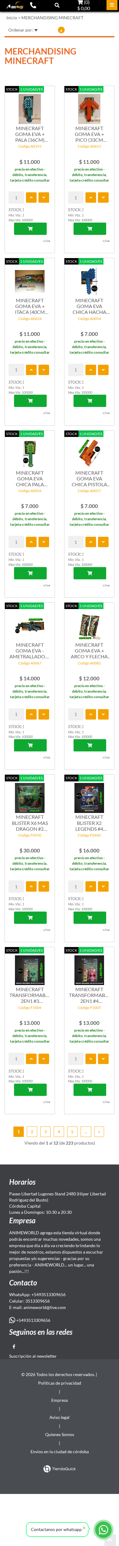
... (86, 1131)
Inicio (11, 17)
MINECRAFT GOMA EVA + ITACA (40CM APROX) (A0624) (30, 306)
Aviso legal (59, 1417)
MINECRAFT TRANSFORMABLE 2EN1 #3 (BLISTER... (29, 995)
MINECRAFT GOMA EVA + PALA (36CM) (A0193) (30, 134)
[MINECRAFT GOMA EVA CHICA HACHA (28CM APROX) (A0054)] (89, 278)
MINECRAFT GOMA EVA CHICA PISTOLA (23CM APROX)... (89, 478)
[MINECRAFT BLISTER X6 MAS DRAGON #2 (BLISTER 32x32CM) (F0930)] (30, 794)
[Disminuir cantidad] (43, 197)
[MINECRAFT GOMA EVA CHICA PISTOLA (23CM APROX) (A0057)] (89, 450)
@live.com (56, 1307)
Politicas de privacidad (59, 1383)
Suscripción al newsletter (33, 1356)
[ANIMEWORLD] (14, 5)
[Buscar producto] (57, 5)
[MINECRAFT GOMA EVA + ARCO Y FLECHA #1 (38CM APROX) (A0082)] (89, 622)
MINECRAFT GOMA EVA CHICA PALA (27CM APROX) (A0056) (30, 478)
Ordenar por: (21, 29)
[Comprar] (30, 229)
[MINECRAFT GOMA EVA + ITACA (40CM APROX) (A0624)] (30, 278)
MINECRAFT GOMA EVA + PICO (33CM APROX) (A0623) (89, 134)
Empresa (59, 1400)
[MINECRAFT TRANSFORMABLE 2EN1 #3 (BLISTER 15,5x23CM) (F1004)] (30, 967)
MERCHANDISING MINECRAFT (52, 17)
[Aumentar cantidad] (31, 197)
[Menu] (111, 5)
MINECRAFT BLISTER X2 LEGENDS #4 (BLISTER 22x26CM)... (89, 823)
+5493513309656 (32, 1320)
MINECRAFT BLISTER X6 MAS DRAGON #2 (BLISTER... (30, 823)
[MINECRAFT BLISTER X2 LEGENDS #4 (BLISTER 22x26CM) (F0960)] (89, 794)
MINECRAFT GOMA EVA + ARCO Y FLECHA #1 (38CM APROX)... (89, 651)
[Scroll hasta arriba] (110, 1540)
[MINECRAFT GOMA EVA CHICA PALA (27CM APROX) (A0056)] (30, 450)
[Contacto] (33, 5)
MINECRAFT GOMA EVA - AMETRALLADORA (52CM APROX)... (29, 651)
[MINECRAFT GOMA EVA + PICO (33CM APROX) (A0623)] (89, 106)
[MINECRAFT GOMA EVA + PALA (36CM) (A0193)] (30, 106)
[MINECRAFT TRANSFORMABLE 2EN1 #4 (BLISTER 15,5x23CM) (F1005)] (89, 967)
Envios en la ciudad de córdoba (60, 1451)
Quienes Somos (59, 1434)
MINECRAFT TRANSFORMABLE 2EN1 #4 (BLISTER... (89, 995)
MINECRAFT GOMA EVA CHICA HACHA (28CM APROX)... (89, 306)
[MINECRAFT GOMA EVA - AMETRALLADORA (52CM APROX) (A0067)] (30, 622)
